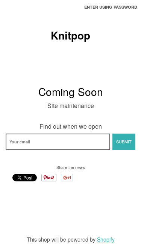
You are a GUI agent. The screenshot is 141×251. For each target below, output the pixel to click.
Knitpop (70, 35)
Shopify (106, 239)
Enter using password (110, 7)
